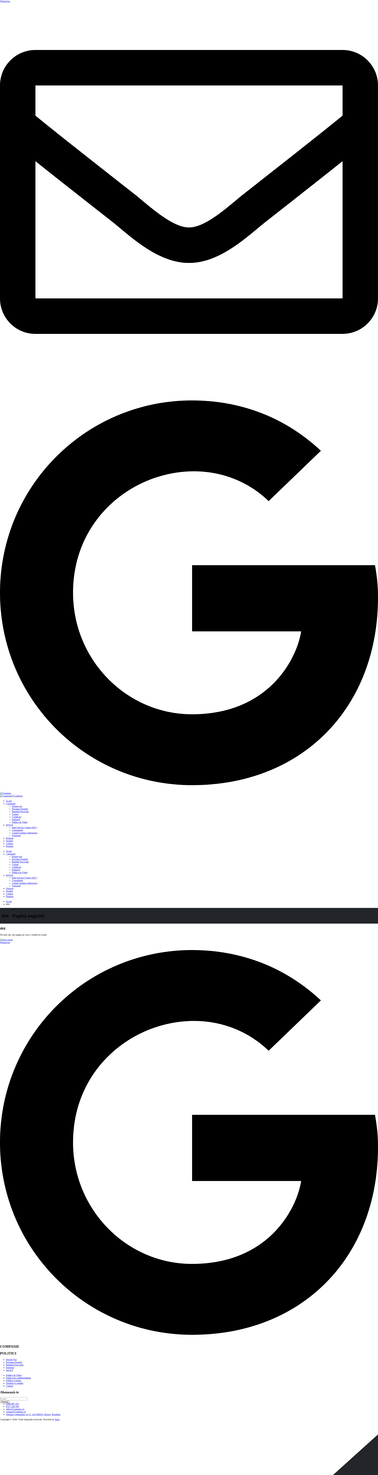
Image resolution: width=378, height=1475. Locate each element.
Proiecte (9, 838)
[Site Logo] (5, 793)
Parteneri (16, 819)
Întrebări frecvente (20, 811)
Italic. (57, 1419)
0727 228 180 (6, 390)
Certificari (16, 817)
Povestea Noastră (20, 809)
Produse (9, 846)
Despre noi (17, 806)
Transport (16, 835)
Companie (11, 803)
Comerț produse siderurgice (25, 833)
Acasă (9, 801)
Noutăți (9, 841)
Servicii (9, 825)
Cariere (15, 814)
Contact (9, 843)
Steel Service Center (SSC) (24, 827)
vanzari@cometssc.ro (10, 385)
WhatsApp (5, 1)
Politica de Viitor (19, 822)
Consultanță (17, 830)
